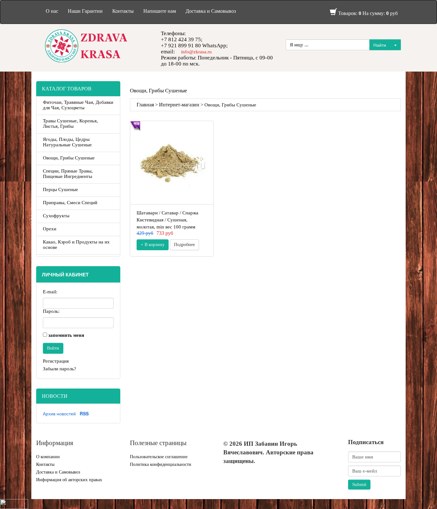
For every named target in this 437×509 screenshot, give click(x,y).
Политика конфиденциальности (160, 464)
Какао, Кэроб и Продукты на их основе (76, 244)
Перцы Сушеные (60, 189)
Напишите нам (159, 11)
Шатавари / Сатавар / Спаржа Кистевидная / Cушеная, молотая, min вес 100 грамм (167, 219)
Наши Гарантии (85, 11)
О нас (52, 11)
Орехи (49, 228)
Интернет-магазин (179, 104)
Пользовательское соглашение (158, 456)
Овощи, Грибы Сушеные (69, 157)
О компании (48, 456)
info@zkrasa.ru (196, 51)
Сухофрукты (56, 215)
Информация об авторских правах (69, 479)
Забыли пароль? (59, 368)
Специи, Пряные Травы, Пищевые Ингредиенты (68, 173)
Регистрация (56, 361)
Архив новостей (59, 413)
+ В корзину (152, 244)
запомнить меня (66, 335)
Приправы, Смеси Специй (70, 202)
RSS (84, 413)
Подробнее (184, 244)
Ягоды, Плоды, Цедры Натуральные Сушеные (67, 142)
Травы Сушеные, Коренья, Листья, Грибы (70, 123)
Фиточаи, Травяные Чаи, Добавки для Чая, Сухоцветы (78, 105)
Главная (145, 104)
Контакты (123, 11)
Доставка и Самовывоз (211, 11)
